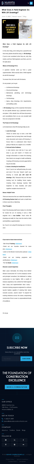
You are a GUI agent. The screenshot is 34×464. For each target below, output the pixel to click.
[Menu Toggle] (31, 3)
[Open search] (28, 3)
